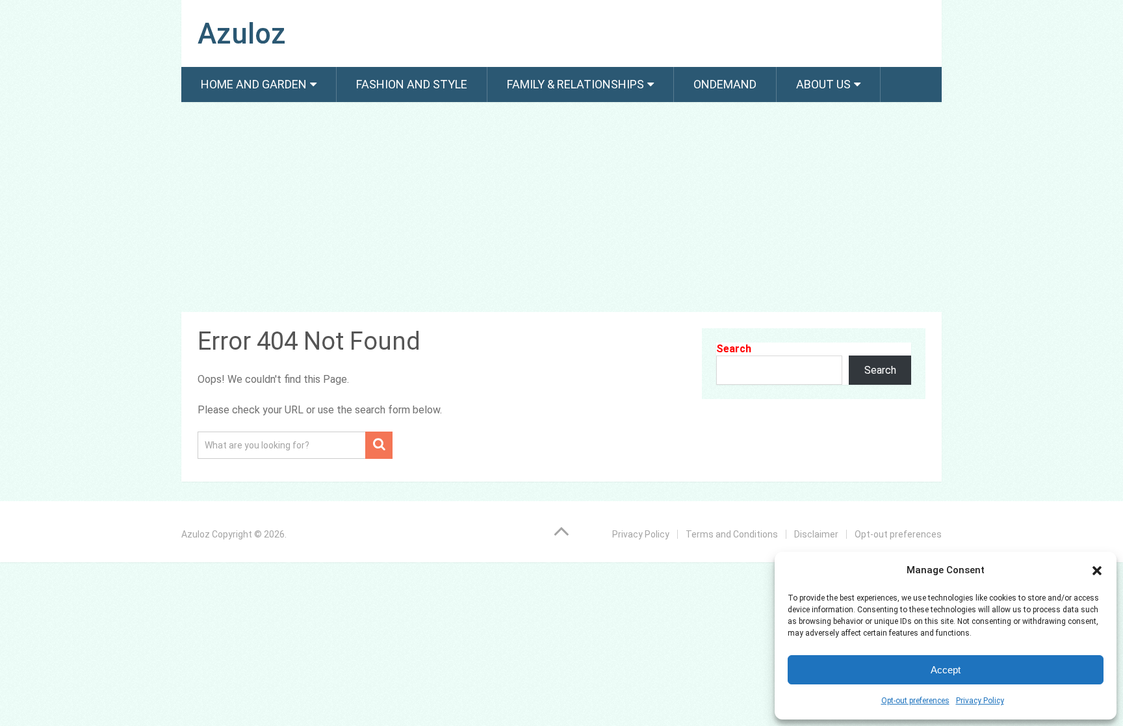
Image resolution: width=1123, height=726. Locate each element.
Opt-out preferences (915, 700)
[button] (1097, 570)
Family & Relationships (575, 84)
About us (823, 84)
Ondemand (724, 84)
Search (733, 349)
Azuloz (242, 33)
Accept (946, 669)
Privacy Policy (980, 700)
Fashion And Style (411, 84)
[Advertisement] (561, 209)
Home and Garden (254, 84)
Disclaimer (816, 534)
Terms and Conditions (732, 534)
